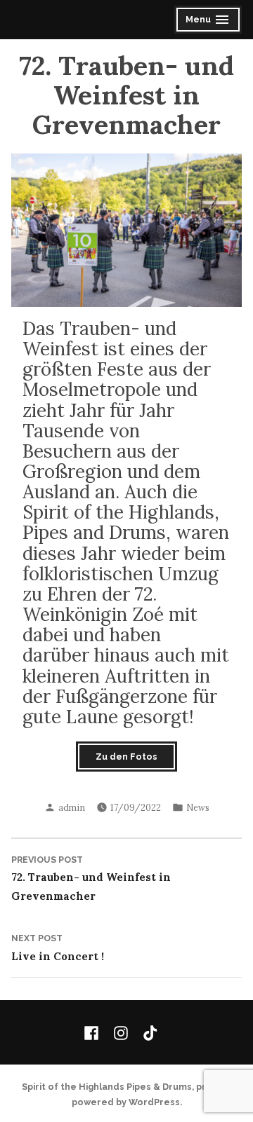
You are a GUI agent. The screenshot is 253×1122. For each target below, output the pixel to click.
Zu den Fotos (126, 756)
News (197, 807)
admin (71, 807)
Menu (209, 21)
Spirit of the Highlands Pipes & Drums (107, 1086)
